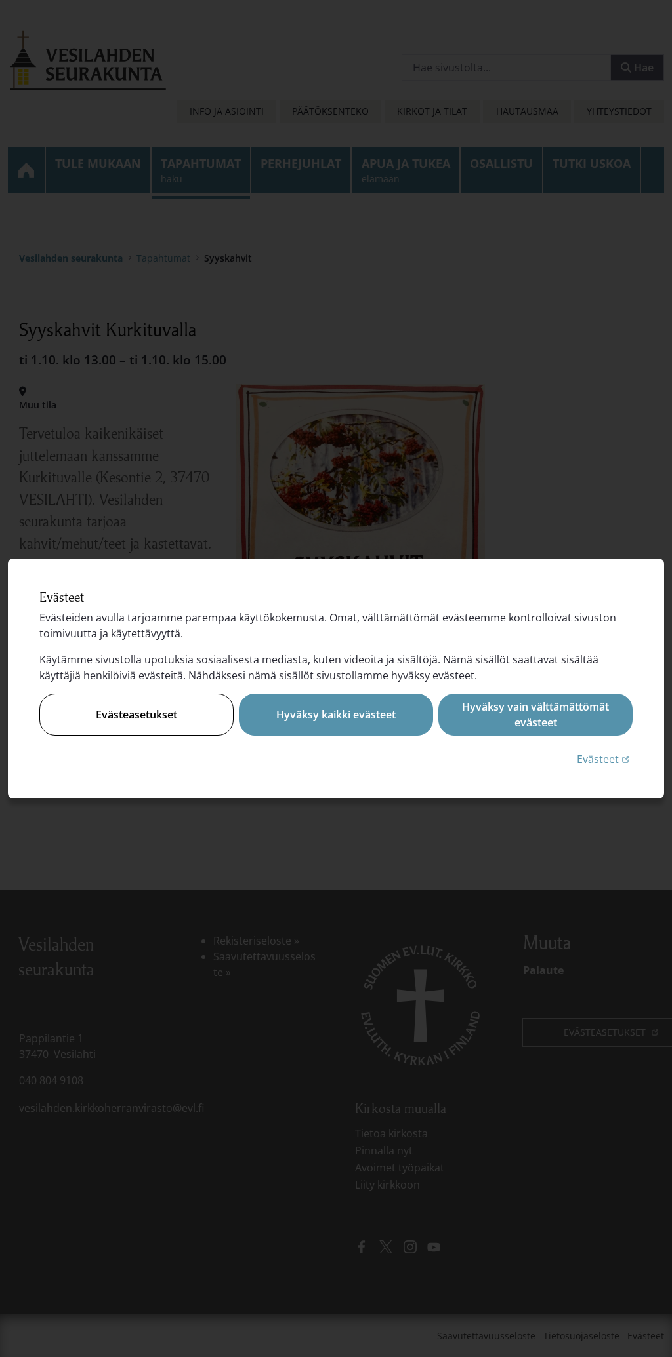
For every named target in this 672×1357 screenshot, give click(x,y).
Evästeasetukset (136, 714)
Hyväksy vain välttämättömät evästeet (535, 714)
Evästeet (605, 758)
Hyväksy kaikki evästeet (336, 714)
